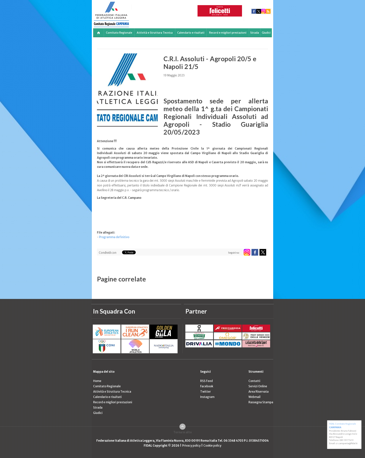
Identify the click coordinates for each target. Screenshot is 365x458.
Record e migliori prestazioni (227, 32)
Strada (254, 32)
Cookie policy (212, 445)
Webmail (254, 397)
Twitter (205, 391)
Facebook (206, 386)
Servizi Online (257, 386)
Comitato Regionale (119, 32)
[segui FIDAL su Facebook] (255, 252)
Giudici (266, 32)
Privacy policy (191, 445)
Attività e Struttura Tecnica (155, 32)
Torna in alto (182, 432)
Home (97, 381)
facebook (254, 11)
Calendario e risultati (190, 32)
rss (268, 11)
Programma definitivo (114, 237)
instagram (263, 11)
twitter (258, 11)
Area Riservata (258, 391)
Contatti (254, 381)
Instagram (207, 397)
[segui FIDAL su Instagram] (247, 252)
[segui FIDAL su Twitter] (262, 252)
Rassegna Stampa (260, 402)
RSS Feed (206, 381)
